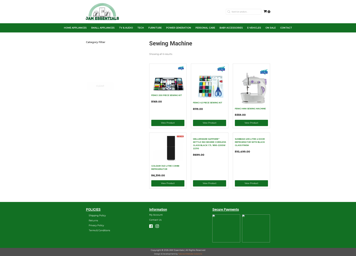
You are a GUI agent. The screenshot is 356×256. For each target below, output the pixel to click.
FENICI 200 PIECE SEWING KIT (166, 95)
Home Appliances (75, 27)
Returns (93, 220)
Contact (286, 27)
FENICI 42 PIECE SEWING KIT (207, 102)
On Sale (270, 27)
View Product (168, 123)
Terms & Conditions (99, 230)
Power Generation (178, 27)
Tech (140, 27)
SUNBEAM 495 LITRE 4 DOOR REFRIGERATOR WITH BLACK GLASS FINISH (250, 142)
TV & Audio (126, 27)
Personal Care (205, 27)
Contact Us (155, 220)
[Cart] (267, 11)
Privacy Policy (96, 225)
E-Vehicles (254, 27)
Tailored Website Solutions (190, 254)
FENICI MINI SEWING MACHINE (250, 108)
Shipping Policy (97, 215)
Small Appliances (103, 27)
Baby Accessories (231, 27)
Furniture (155, 27)
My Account (156, 215)
